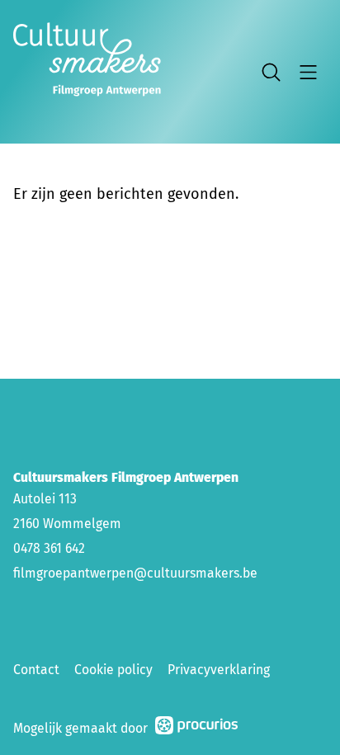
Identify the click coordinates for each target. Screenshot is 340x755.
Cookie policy (113, 669)
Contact (36, 669)
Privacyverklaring (219, 669)
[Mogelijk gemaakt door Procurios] (196, 728)
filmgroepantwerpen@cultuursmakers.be (135, 573)
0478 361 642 (49, 548)
